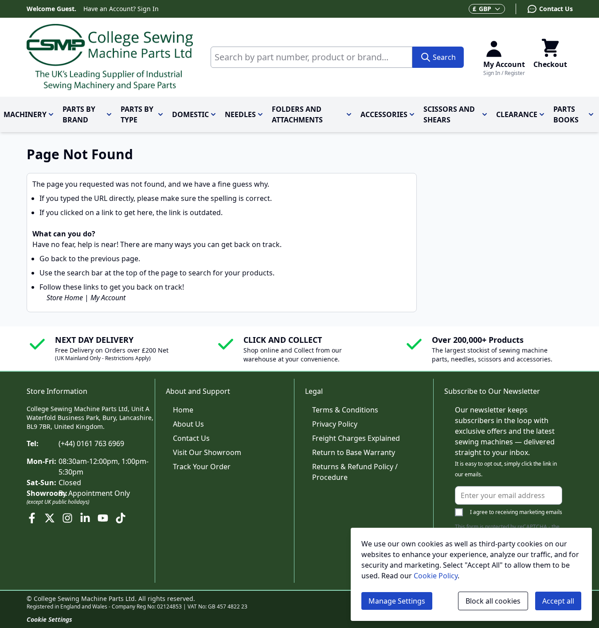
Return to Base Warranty (353, 452)
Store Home (65, 297)
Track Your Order (202, 466)
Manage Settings (396, 601)
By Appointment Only (94, 493)
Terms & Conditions (345, 410)
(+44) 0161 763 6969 (91, 443)
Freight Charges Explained (356, 438)
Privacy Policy (334, 424)
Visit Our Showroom (207, 452)
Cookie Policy (436, 576)
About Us (188, 424)
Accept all (558, 601)
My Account (107, 297)
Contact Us (191, 438)
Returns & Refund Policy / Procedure (355, 472)
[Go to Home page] (110, 57)
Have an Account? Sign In (121, 8)
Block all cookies (493, 601)
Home (183, 410)
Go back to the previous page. (89, 258)
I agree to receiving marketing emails (516, 512)
